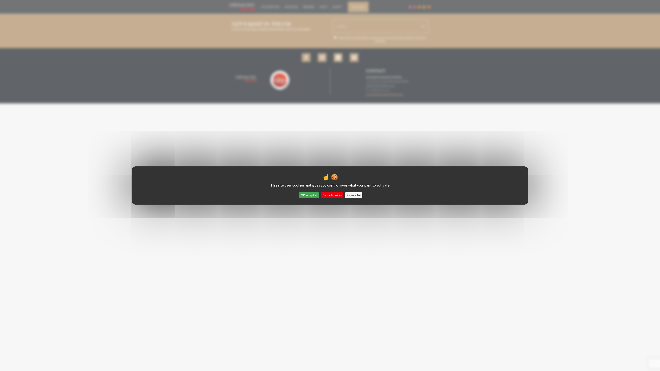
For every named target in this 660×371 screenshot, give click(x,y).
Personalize (354, 195)
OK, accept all (309, 195)
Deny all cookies (332, 195)
